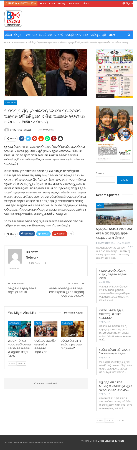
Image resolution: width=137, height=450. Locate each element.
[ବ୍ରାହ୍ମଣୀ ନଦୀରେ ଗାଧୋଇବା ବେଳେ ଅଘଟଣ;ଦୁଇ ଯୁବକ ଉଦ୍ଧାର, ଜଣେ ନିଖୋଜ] (114, 214)
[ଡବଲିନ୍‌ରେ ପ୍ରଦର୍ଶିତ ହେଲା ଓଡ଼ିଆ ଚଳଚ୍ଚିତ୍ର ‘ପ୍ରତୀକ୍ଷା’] (46, 329)
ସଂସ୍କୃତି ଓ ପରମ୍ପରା (76, 35)
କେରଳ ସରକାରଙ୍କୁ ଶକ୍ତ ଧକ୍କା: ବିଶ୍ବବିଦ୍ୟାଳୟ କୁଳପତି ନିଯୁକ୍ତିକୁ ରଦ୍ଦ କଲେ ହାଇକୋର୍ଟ (66, 292)
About (52, 3)
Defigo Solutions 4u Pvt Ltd (111, 441)
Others (85, 3)
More (111, 35)
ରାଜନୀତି (58, 35)
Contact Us (73, 3)
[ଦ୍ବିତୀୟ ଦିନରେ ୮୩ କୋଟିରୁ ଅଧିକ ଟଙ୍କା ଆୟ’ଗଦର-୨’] (72, 329)
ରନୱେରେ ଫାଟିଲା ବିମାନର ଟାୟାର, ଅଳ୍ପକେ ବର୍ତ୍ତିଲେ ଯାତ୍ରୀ (113, 274)
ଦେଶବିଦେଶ (45, 35)
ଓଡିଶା (8, 35)
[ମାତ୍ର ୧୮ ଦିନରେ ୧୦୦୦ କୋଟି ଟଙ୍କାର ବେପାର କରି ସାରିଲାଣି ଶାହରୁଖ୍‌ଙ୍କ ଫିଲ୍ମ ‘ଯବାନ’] (19, 329)
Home (43, 3)
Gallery (61, 3)
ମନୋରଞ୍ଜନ (11, 102)
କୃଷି (104, 35)
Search (100, 173)
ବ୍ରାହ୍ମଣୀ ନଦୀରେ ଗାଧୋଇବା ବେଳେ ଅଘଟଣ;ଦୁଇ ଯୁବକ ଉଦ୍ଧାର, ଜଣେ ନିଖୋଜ (114, 233)
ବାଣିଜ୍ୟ (95, 35)
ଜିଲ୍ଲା (17, 35)
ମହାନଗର (31, 35)
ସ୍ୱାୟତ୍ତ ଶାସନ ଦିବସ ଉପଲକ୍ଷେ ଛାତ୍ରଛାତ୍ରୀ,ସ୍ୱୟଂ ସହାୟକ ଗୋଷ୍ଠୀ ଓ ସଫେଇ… (115, 386)
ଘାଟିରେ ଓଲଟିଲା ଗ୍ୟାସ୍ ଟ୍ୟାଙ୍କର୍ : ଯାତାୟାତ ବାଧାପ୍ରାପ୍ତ (111, 314)
